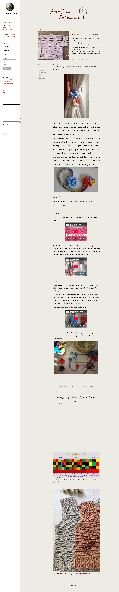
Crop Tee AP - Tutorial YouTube (85, 34)
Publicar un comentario (82, 59)
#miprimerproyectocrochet (57, 23)
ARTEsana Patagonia (10, 13)
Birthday (5, 62)
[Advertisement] (76, 436)
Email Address (6, 50)
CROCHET (39, 74)
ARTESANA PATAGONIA (42, 72)
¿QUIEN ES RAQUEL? (8, 29)
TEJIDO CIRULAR (7, 86)
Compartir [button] (74, 59)
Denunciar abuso (7, 108)
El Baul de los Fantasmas (9, 32)
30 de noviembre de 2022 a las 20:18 (69, 394)
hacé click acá (83, 251)
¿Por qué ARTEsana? (8, 27)
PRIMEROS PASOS (75, 23)
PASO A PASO (67, 23)
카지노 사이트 (67, 397)
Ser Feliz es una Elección (9, 34)
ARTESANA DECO (41, 70)
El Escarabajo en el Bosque (9, 36)
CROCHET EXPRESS (41, 76)
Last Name (5, 58)
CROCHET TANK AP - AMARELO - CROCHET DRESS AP (72, 574)
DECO (4, 90)
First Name (5, 54)
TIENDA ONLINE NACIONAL (7, 93)
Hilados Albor (82, 23)
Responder (59, 403)
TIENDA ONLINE (45, 23)
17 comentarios (61, 484)
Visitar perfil (10, 16)
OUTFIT (4, 88)
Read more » (98, 59)
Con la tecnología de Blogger (70, 585)
